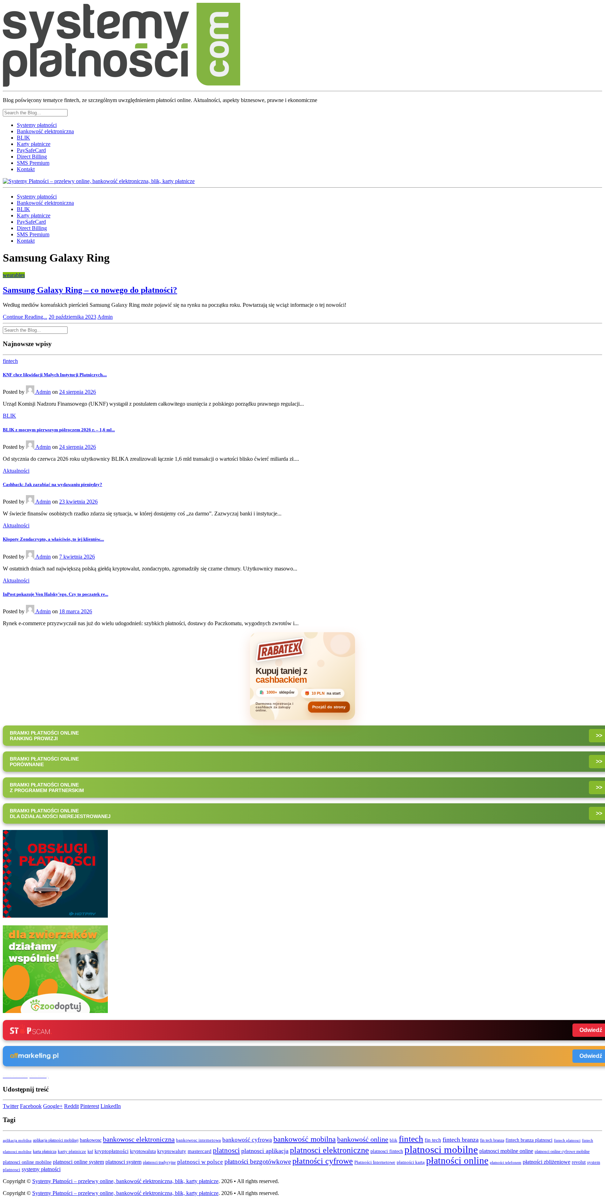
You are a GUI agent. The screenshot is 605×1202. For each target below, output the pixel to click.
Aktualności (16, 471)
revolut (579, 1162)
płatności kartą (411, 1162)
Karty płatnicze (33, 144)
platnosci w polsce (200, 1162)
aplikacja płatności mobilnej (55, 1140)
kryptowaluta (143, 1151)
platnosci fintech (386, 1151)
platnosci (226, 1150)
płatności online (457, 1160)
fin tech (433, 1140)
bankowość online (362, 1139)
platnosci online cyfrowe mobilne (562, 1151)
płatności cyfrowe (322, 1161)
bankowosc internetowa (198, 1140)
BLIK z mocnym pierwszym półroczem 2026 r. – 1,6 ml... (59, 429)
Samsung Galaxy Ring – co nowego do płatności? (90, 290)
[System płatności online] (55, 916)
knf (90, 1151)
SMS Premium (33, 163)
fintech (10, 361)
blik (393, 1140)
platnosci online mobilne (27, 1162)
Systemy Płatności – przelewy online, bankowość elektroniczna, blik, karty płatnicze (125, 1181)
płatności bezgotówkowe (257, 1161)
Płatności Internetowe (374, 1162)
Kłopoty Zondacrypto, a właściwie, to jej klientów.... (53, 539)
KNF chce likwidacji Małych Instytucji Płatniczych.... (55, 374)
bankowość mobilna (304, 1139)
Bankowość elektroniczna (45, 131)
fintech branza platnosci (529, 1140)
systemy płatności (41, 1169)
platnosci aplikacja (264, 1150)
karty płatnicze (72, 1151)
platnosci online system (78, 1162)
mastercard (199, 1151)
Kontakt (26, 169)
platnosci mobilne (441, 1149)
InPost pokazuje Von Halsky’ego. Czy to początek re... (55, 594)
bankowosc (91, 1140)
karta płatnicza (44, 1151)
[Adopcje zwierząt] (55, 1011)
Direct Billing (32, 157)
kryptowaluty (171, 1151)
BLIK (23, 138)
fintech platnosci (567, 1140)
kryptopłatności (111, 1151)
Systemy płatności (37, 125)
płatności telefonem (505, 1162)
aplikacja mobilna (17, 1140)
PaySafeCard (31, 150)
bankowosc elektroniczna (139, 1139)
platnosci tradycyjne (159, 1162)
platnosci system (123, 1162)
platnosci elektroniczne (329, 1150)
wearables (14, 275)
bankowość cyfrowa (247, 1139)
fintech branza (461, 1139)
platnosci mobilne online (506, 1151)
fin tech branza (492, 1140)
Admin (105, 317)
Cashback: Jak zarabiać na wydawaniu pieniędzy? (52, 484)
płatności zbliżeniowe (546, 1162)
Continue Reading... (25, 317)
